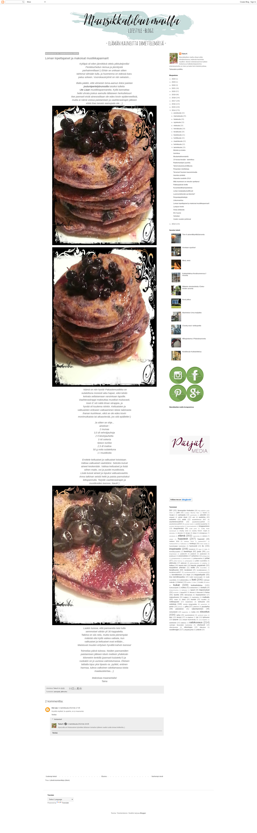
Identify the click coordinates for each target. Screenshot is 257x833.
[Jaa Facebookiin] (78, 688)
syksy (178, 615)
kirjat (188, 575)
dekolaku (172, 533)
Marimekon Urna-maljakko (192, 313)
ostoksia (172, 604)
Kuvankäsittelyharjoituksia (182, 188)
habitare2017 (202, 541)
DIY (170, 510)
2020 (174, 91)
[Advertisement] (186, 476)
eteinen (204, 536)
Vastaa (54, 715)
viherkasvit (201, 625)
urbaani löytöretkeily (189, 619)
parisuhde (204, 604)
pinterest (196, 606)
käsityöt (203, 588)
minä (184, 599)
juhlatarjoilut (188, 561)
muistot (193, 599)
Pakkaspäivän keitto (180, 185)
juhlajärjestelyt (175, 558)
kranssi (180, 582)
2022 (174, 85)
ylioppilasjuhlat (188, 629)
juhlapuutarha (197, 558)
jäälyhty (204, 563)
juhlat (207, 558)
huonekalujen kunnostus (177, 546)
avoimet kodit (189, 524)
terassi (179, 617)
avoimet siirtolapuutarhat (176, 526)
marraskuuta (178, 116)
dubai (194, 533)
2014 (174, 110)
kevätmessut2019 (204, 572)
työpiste (175, 620)
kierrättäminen (177, 575)
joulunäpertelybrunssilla (96, 86)
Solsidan (176, 216)
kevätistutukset (202, 570)
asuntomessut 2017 (199, 519)
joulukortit (183, 554)
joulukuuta (178, 113)
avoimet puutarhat (201, 524)
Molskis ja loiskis (179, 150)
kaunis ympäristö (198, 565)
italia (205, 549)
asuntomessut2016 (176, 522)
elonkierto (172, 536)
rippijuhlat (185, 612)
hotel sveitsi (203, 543)
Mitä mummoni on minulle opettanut (186, 182)
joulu (199, 551)
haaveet (201, 539)
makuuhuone (174, 597)
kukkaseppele (173, 587)
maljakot (186, 597)
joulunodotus (183, 556)
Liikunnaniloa (178, 200)
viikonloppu (188, 627)
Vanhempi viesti (157, 776)
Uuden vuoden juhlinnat (182, 219)
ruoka (193, 612)
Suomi (205, 512)
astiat (184, 519)
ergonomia (196, 536)
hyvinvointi (193, 546)
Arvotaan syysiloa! (189, 247)
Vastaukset (58, 719)
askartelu (172, 519)
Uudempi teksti (51, 776)
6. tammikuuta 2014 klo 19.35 (78, 724)
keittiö (193, 568)
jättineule (184, 563)
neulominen (189, 602)
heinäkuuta (178, 129)
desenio (180, 533)
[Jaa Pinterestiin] (80, 688)
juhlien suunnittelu (201, 561)
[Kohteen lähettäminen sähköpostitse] (70, 688)
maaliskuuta (178, 141)
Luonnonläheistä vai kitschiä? (184, 194)
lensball (175, 592)
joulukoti (193, 554)
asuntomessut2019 (175, 524)
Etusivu (104, 776)
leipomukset (204, 590)
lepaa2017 (184, 592)
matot (176, 599)
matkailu (205, 597)
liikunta (192, 592)
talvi (170, 617)
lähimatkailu (188, 595)
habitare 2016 (174, 541)
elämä (181, 535)
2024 (174, 79)
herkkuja (193, 544)
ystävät (198, 630)
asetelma (202, 517)
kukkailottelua (196, 585)
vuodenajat (174, 629)
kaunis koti (183, 565)
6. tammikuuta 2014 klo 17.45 (69, 708)
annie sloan (183, 517)
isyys (200, 549)
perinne (180, 606)
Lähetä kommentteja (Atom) (60, 780)
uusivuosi (172, 623)
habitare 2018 (189, 541)
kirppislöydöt (199, 575)
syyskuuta (177, 122)
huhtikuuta (178, 138)
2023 (174, 82)
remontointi (173, 612)
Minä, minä (186, 260)
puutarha (205, 606)
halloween (183, 543)
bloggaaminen (204, 526)
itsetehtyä (188, 551)
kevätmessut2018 (189, 572)
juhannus (195, 556)
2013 (174, 224)
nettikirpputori (174, 602)
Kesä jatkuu (186, 299)
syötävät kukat (202, 615)
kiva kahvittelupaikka (177, 577)
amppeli (171, 517)
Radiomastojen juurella (181, 163)
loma (207, 592)
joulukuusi (172, 556)
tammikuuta (178, 147)
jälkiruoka (64, 691)
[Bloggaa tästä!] (73, 688)
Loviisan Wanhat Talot (191, 512)
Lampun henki (178, 207)
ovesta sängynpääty (190, 604)
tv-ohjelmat (189, 617)
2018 (174, 98)
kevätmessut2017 (175, 572)
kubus (207, 582)
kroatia (201, 582)
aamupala (57, 691)
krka (194, 582)
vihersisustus (173, 627)
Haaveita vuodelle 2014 (182, 178)
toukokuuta (178, 135)
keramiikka (203, 567)
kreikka (189, 582)
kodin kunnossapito (196, 577)
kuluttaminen (194, 587)
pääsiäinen (179, 609)
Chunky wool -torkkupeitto (191, 326)
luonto (176, 595)
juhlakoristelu (187, 558)
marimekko (195, 597)
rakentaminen (197, 609)
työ (197, 617)
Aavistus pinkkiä (179, 175)
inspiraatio (175, 548)
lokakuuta (177, 119)
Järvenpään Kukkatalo (185, 510)
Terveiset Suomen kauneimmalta (185, 172)
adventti (203, 515)
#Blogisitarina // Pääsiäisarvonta (194, 339)
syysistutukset (189, 615)
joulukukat (203, 554)
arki (193, 517)
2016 (174, 104)
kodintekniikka (184, 580)
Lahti (178, 513)
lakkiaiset (184, 590)
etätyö (171, 539)
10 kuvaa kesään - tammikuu (183, 160)
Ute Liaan (85, 89)
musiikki (203, 599)
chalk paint (193, 528)
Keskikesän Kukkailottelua (191, 352)
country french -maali (199, 531)
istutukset (192, 549)
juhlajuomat (205, 556)
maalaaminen (201, 595)
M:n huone (177, 213)
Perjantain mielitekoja (181, 169)
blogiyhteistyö (179, 528)
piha (187, 606)
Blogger (143, 813)
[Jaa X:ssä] (75, 688)
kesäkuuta (178, 132)
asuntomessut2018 (198, 522)
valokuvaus (196, 622)
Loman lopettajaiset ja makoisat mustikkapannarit (191, 203)
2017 (174, 101)
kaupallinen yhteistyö (177, 568)
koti (194, 579)
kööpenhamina (174, 590)
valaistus (183, 623)
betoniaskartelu (191, 526)
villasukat (203, 627)
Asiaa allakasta (178, 210)
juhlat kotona (178, 561)
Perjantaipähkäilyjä (180, 197)
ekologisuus (203, 533)
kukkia (183, 588)
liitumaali (200, 592)
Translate (65, 803)
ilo (203, 546)
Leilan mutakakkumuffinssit (183, 191)
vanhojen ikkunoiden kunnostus (180, 625)
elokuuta (177, 126)
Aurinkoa (176, 153)
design (188, 533)
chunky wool (183, 531)
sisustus (204, 611)
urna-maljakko (203, 619)
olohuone (201, 602)
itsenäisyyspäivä (174, 551)
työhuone (206, 617)
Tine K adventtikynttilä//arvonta (193, 234)
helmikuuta (178, 144)
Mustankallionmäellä (180, 156)
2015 (174, 107)
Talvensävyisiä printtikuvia (182, 166)
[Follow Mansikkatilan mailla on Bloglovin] (180, 501)
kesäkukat (188, 570)
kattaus (172, 565)
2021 (174, 88)
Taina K (61, 724)
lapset (192, 590)
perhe (171, 607)
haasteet (183, 538)
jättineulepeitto (194, 563)
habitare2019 (173, 543)
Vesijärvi (172, 515)
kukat (176, 585)
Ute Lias (55, 708)
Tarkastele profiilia (176, 69)
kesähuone (174, 570)
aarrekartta (193, 515)
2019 (174, 95)
